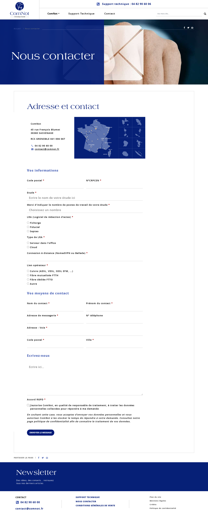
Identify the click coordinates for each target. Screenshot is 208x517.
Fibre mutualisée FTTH (43, 275)
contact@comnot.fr (47, 149)
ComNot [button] (52, 13)
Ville (90, 339)
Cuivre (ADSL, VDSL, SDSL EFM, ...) (51, 271)
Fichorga (35, 222)
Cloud (33, 247)
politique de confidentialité (51, 421)
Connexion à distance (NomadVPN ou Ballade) (57, 253)
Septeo (34, 231)
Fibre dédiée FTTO (41, 279)
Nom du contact (38, 303)
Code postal (35, 180)
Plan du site (155, 497)
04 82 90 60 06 (141, 4)
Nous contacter (86, 501)
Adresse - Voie (37, 327)
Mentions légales (158, 501)
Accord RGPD (36, 399)
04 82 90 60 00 (30, 502)
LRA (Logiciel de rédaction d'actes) (50, 217)
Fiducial (34, 227)
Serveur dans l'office (42, 243)
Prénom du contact (99, 303)
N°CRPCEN (93, 180)
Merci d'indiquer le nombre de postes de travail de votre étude (68, 204)
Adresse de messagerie (42, 315)
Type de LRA (36, 237)
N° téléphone (94, 315)
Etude (32, 192)
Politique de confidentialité (163, 508)
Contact (109, 13)
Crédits (153, 504)
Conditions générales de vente (95, 505)
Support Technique (81, 13)
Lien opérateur (37, 265)
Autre (33, 283)
